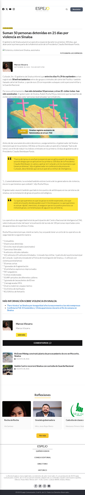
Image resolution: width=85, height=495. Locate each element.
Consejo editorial (42, 457)
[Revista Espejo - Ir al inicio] (42, 446)
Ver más (21, 335)
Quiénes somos (42, 451)
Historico (42, 470)
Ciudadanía (8, 28)
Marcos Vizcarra (24, 323)
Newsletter (77, 9)
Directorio (42, 464)
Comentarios (41, 343)
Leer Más (23, 131)
